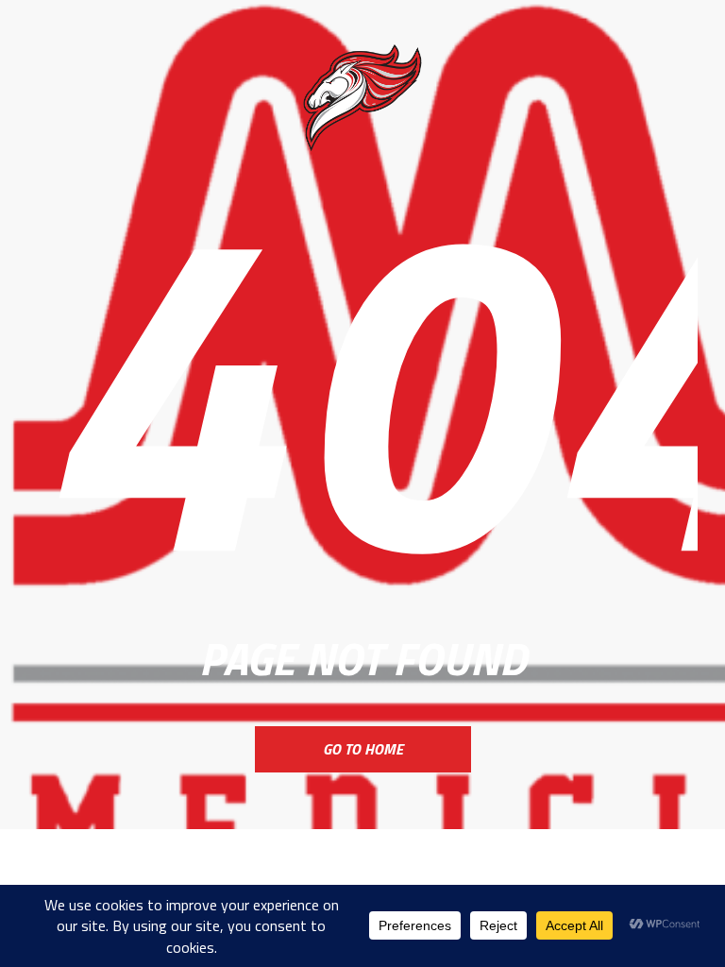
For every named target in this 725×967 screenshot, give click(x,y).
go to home (363, 749)
